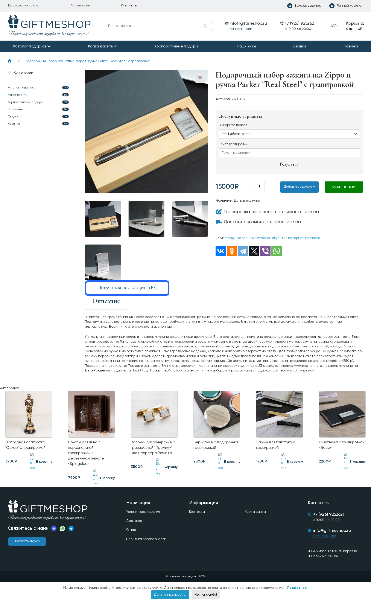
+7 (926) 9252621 (300, 23)
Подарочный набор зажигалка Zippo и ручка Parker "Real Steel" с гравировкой (88, 61)
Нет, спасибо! (206, 594)
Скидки (299, 46)
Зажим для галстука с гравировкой (275, 445)
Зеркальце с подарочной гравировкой (216, 445)
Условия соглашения (143, 512)
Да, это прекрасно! (170, 594)
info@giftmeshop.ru (332, 531)
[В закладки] (200, 78)
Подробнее (297, 588)
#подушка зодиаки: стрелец (248, 238)
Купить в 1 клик (344, 187)
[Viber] (265, 251)
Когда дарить (100, 46)
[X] (254, 251)
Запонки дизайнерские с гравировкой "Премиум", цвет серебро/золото (153, 447)
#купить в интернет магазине (296, 238)
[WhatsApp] (276, 251)
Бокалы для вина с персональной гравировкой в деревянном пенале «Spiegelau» (86, 453)
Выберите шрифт (233, 125)
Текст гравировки (233, 144)
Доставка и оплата (24, 5)
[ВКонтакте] (221, 251)
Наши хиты (246, 46)
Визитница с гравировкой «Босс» (342, 445)
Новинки (351, 46)
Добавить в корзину (299, 187)
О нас (131, 530)
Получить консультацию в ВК (127, 288)
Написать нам (241, 29)
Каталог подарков (29, 46)
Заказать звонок (27, 541)
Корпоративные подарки (176, 46)
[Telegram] (243, 251)
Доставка (134, 521)
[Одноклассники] (232, 251)
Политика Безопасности (146, 539)
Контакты (129, 5)
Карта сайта (255, 512)
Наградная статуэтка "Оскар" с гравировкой (25, 445)
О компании (80, 5)
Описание (106, 301)
